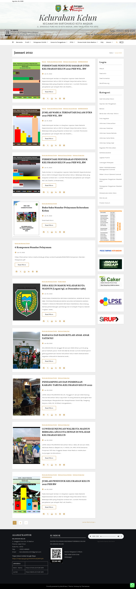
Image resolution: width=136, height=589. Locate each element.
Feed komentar (104, 78)
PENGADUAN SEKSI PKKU (107, 193)
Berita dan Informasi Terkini (54, 61)
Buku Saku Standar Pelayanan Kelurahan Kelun (65, 209)
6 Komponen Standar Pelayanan (33, 247)
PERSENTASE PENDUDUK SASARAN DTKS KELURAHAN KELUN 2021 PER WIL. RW (65, 67)
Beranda (19, 42)
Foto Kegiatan (104, 118)
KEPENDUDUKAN (83, 61)
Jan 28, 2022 (48, 343)
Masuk (101, 68)
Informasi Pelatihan (106, 128)
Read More (49, 92)
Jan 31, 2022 (48, 74)
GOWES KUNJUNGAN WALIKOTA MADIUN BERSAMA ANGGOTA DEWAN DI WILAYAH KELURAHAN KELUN (66, 432)
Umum (108, 42)
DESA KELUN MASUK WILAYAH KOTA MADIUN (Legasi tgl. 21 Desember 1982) (64, 287)
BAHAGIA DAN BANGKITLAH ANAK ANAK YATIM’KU (65, 337)
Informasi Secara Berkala (70, 61)
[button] (13, 42)
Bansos (44, 61)
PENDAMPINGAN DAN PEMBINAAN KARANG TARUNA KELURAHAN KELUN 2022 (67, 383)
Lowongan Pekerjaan (106, 162)
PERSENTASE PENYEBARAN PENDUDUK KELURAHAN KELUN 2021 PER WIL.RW (65, 161)
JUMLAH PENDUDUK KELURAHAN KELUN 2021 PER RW (66, 483)
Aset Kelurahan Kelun (106, 99)
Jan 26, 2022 (48, 440)
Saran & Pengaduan (58, 42)
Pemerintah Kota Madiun (87, 42)
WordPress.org (104, 83)
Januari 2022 (118, 53)
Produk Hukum (62, 281)
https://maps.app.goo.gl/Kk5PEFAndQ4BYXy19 (27, 559)
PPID (72, 42)
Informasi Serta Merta (106, 138)
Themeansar (85, 586)
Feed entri (102, 73)
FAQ (102, 42)
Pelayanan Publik (40, 42)
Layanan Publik (104, 158)
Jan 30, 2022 (48, 294)
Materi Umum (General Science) (110, 174)
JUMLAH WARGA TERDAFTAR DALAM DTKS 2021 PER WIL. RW (67, 114)
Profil (27, 42)
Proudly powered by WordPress (57, 586)
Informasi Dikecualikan (107, 123)
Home (111, 53)
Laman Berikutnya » (88, 522)
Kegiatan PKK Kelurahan (107, 148)
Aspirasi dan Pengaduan (107, 104)
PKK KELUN (103, 198)
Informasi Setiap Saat (78, 155)
